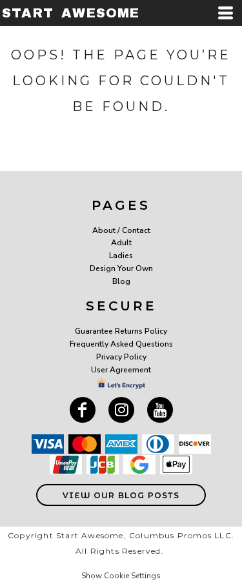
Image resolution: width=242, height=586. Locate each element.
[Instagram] (121, 410)
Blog (121, 281)
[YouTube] (160, 410)
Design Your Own (121, 268)
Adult (121, 242)
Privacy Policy (121, 357)
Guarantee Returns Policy (121, 331)
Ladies (121, 255)
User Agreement (121, 370)
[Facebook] (83, 410)
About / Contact (121, 230)
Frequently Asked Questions (121, 344)
